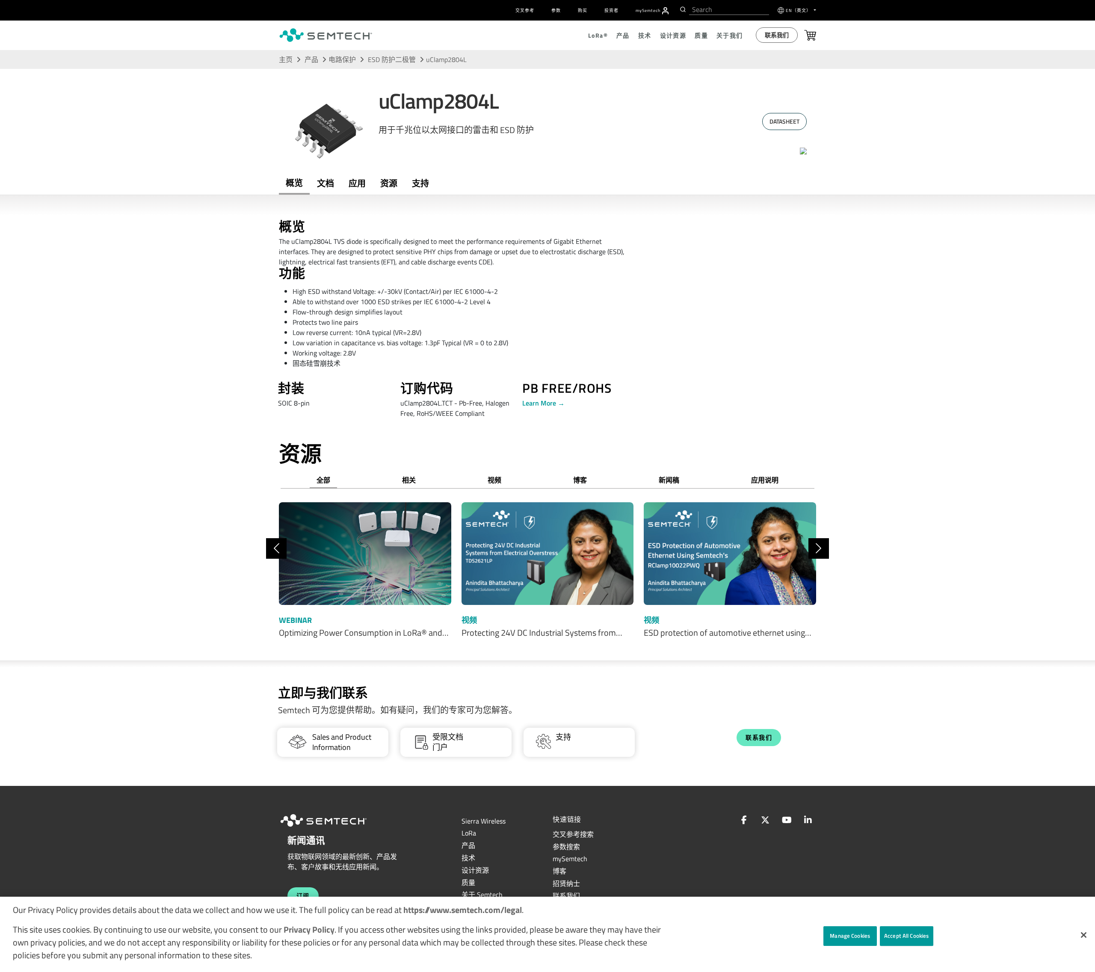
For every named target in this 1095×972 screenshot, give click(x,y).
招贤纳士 (566, 883)
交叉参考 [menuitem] (524, 10)
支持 (420, 183)
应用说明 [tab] (764, 480)
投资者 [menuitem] (611, 10)
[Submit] (682, 9)
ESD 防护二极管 (392, 59)
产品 (311, 59)
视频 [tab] (494, 480)
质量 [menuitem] (701, 35)
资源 (388, 183)
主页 (286, 59)
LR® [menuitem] (598, 35)
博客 (559, 871)
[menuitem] (665, 10)
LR (469, 833)
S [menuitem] (648, 10)
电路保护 (342, 59)
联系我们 (777, 34)
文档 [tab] (325, 183)
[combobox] (729, 9)
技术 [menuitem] (644, 35)
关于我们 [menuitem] (729, 35)
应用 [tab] (357, 183)
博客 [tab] (580, 480)
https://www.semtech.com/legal (462, 909)
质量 (468, 882)
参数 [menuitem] (556, 10)
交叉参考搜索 (573, 834)
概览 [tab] (294, 183)
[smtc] (326, 35)
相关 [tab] (409, 480)
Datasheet (784, 121)
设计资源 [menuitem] (673, 35)
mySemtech (570, 858)
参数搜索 (566, 847)
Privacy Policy (309, 929)
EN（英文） (799, 10)
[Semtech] (332, 828)
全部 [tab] (323, 480)
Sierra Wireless (484, 821)
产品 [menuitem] (623, 35)
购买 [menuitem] (582, 10)
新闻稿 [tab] (669, 480)
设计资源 (475, 870)
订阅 (303, 895)
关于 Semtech (482, 894)
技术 (468, 858)
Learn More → (543, 403)
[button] (1083, 935)
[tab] (389, 183)
